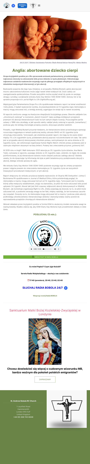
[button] (39, 5)
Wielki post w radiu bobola (46, 257)
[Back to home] (6, 5)
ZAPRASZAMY (45, 379)
